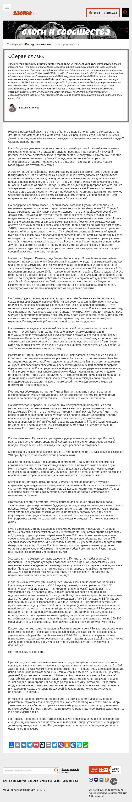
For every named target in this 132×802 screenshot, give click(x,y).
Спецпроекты (70, 780)
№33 (103, 769)
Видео (57, 780)
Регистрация (110, 12)
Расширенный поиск (70, 770)
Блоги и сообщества (14, 780)
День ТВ (41, 790)
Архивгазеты (115, 770)
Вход (97, 12)
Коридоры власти (37, 44)
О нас (6, 790)
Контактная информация (23, 790)
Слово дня (46, 780)
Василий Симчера (29, 107)
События (33, 780)
